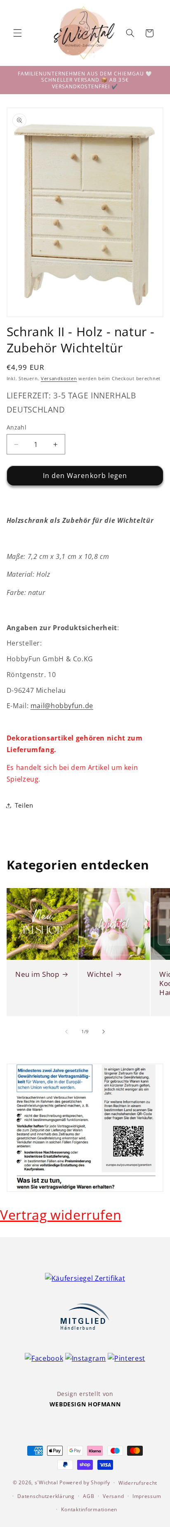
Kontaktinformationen (89, 1509)
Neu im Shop (37, 973)
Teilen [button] (24, 805)
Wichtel (100, 973)
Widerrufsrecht (137, 1483)
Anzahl (17, 427)
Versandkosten (59, 378)
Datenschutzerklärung (46, 1496)
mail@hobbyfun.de (62, 705)
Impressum (146, 1496)
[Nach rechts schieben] (103, 1032)
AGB (88, 1496)
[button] (17, 33)
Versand (113, 1496)
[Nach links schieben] (66, 1032)
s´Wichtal (46, 1482)
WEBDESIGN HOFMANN (85, 1404)
